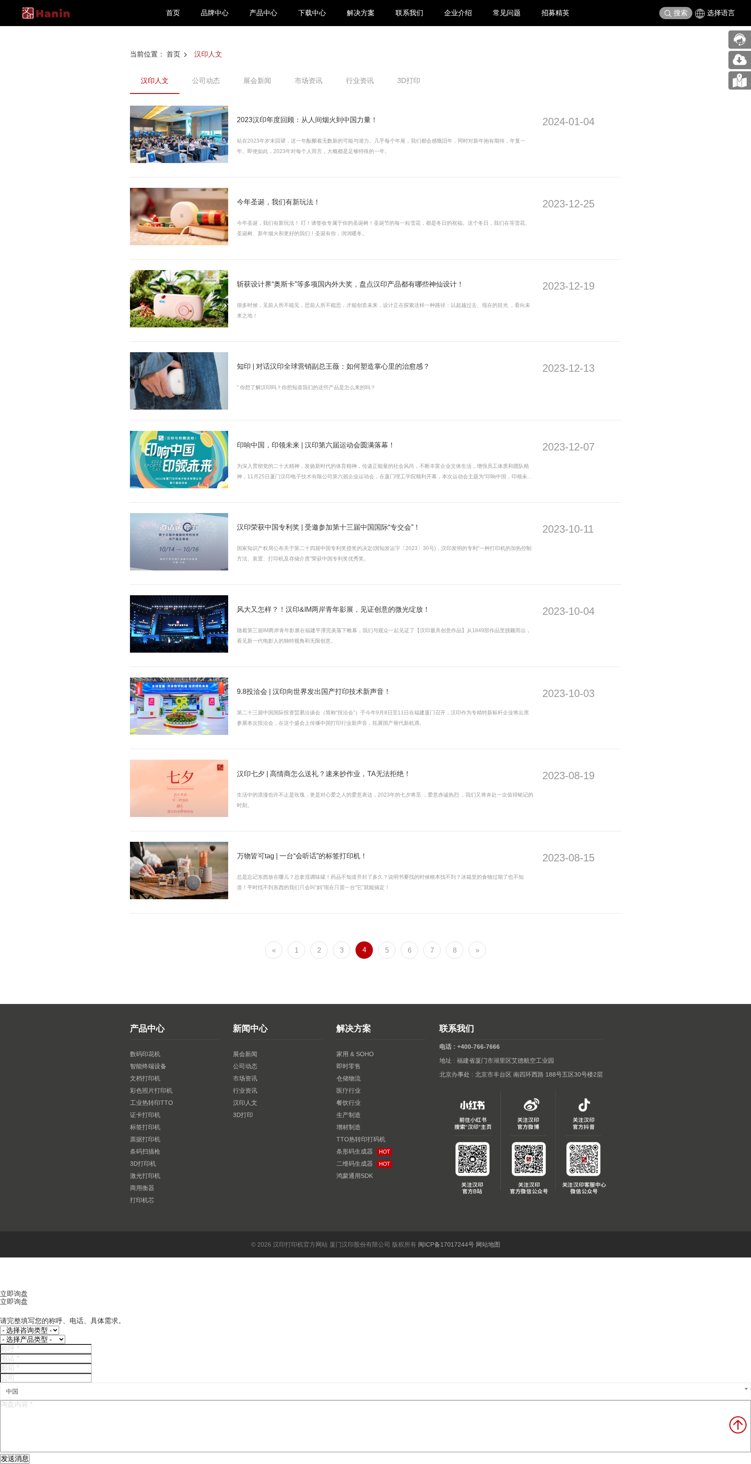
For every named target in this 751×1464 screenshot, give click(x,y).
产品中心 (263, 13)
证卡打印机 (145, 1114)
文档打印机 (145, 1078)
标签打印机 (145, 1127)
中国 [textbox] (12, 1391)
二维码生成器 (363, 1163)
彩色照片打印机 (151, 1090)
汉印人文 (208, 54)
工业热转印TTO (151, 1102)
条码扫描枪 (145, 1151)
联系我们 (409, 13)
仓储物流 (348, 1078)
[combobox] (375, 1391)
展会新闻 (257, 80)
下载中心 (312, 13)
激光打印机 (145, 1175)
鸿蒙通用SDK (354, 1175)
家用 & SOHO (355, 1053)
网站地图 (488, 1244)
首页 (173, 13)
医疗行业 (348, 1090)
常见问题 (507, 13)
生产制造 (348, 1114)
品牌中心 (215, 13)
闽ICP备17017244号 (446, 1244)
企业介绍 (458, 13)
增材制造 (348, 1127)
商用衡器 (142, 1187)
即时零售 (348, 1066)
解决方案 (361, 13)
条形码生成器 (363, 1151)
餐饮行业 (348, 1102)
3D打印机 (143, 1163)
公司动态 (206, 80)
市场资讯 (308, 80)
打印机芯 (142, 1200)
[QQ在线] (740, 80)
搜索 (681, 13)
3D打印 (408, 80)
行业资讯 (360, 80)
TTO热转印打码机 (360, 1139)
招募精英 (555, 13)
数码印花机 (145, 1053)
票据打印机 (145, 1139)
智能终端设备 (148, 1066)
